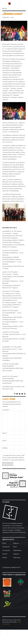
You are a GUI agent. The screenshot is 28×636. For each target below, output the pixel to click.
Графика (16, 543)
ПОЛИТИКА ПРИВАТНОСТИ (11, 567)
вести (4, 8)
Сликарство (6, 550)
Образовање (17, 550)
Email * (4, 440)
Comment (5, 410)
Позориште (6, 547)
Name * (4, 433)
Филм (4, 543)
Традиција (16, 557)
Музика (4, 554)
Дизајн (4, 557)
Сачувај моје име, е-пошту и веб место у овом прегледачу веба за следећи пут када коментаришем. (13, 458)
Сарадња (16, 554)
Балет (15, 547)
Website (4, 448)
